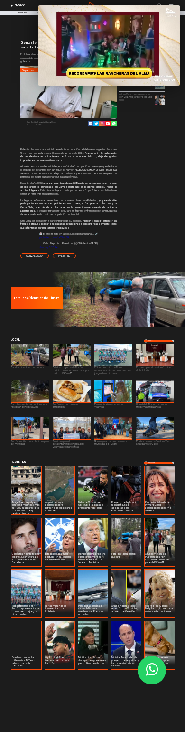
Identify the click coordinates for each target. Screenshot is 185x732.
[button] (34, 255)
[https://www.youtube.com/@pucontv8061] (108, 123)
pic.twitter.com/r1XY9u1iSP (54, 237)
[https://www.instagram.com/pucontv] (102, 123)
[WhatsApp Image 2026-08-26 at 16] (117, 327)
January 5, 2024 (48, 247)
